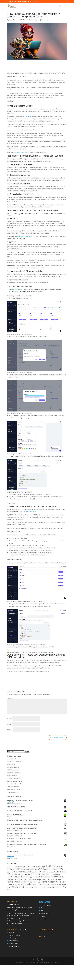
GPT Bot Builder (31, 511)
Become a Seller (13, 943)
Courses (27, 874)
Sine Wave (61, 884)
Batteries (10, 764)
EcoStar (33, 879)
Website (9, 730)
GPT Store (45, 652)
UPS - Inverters (11, 789)
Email (9, 724)
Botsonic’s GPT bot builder (24, 236)
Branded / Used (12, 767)
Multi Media (11, 775)
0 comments (47, 20)
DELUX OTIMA (35, 877)
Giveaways (12, 932)
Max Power (37, 884)
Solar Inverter (19, 887)
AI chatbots (28, 117)
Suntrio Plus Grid (59, 887)
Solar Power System (13, 784)
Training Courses (12, 787)
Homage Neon (35, 882)
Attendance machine (13, 761)
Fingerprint (40, 879)
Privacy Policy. (45, 913)
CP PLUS (35, 874)
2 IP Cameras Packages (36, 866)
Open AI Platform (16, 289)
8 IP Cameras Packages (48, 869)
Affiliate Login (13, 938)
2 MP (48, 866)
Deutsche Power (57, 876)
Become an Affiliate (14, 935)
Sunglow (29, 887)
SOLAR (10, 887)
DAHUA (11, 876)
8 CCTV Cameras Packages (29, 869)
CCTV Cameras (11, 770)
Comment (10, 698)
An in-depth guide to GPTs (21, 152)
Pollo (54, 884)
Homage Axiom (22, 882)
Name (9, 718)
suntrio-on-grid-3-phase (42, 887)
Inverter (28, 884)
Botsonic (22, 515)
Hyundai (19, 884)
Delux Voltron (44, 877)
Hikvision (11, 881)
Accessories (10, 759)
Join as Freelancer (14, 946)
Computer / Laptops (13, 773)
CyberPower (55, 874)
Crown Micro (45, 874)
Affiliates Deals (13, 940)
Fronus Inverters (53, 879)
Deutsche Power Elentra (18, 879)
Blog (42, 910)
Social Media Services (13, 781)
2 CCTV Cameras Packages (16, 866)
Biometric (20, 872)
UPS (8, 889)
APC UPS (11, 871)
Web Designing (12, 792)
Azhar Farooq (13, 20)
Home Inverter (48, 881)
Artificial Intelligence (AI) (35, 20)
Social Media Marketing (14, 778)
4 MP (18, 869)
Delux (18, 877)
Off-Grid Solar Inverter (47, 884)
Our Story (43, 916)
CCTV (38, 871)
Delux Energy (26, 877)
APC (61, 868)
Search (27, 751)
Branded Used (29, 872)
